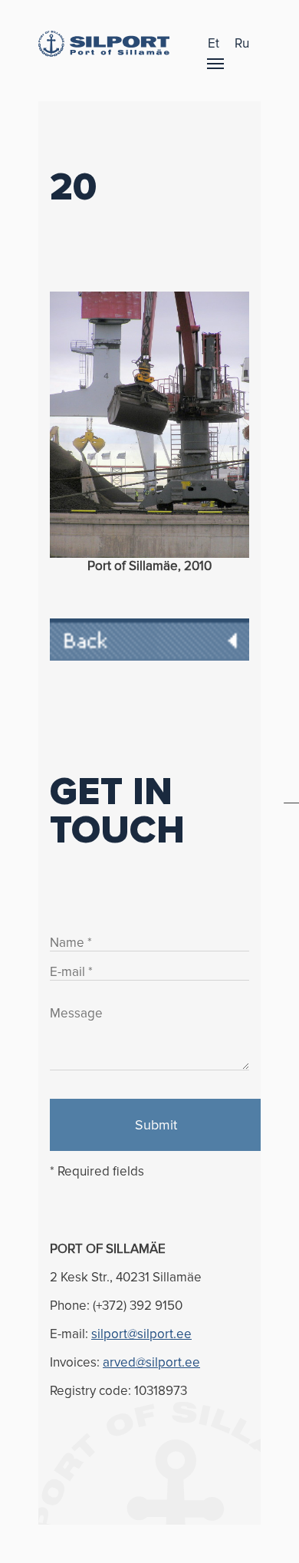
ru (242, 43)
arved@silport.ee (151, 1362)
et (213, 43)
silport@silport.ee (141, 1334)
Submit (156, 1124)
